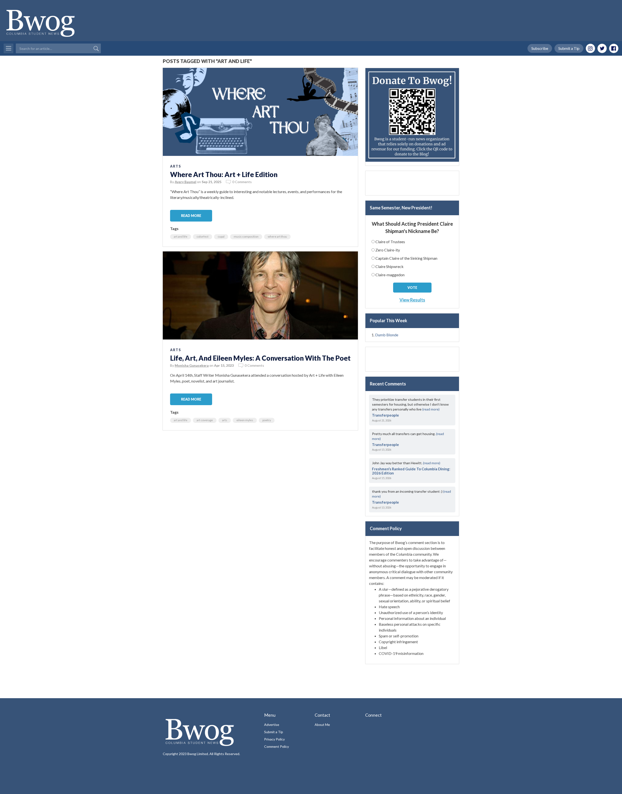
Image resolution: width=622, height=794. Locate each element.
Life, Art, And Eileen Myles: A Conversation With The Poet (260, 358)
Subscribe (539, 48)
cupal (221, 236)
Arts (175, 166)
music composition (246, 236)
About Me (322, 725)
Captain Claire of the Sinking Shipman (406, 258)
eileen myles (244, 420)
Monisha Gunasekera (192, 365)
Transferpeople (385, 415)
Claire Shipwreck (389, 266)
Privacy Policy (274, 739)
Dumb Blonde (386, 334)
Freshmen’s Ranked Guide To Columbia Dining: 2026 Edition (411, 471)
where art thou (277, 236)
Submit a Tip (568, 48)
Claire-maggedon (390, 274)
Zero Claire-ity (387, 250)
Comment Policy (276, 746)
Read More (191, 216)
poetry (266, 420)
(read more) (431, 409)
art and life (180, 236)
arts (224, 420)
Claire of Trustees (390, 241)
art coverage (205, 420)
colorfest (202, 236)
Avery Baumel (185, 182)
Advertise (271, 725)
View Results (412, 300)
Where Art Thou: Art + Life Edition (223, 174)
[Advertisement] (412, 183)
